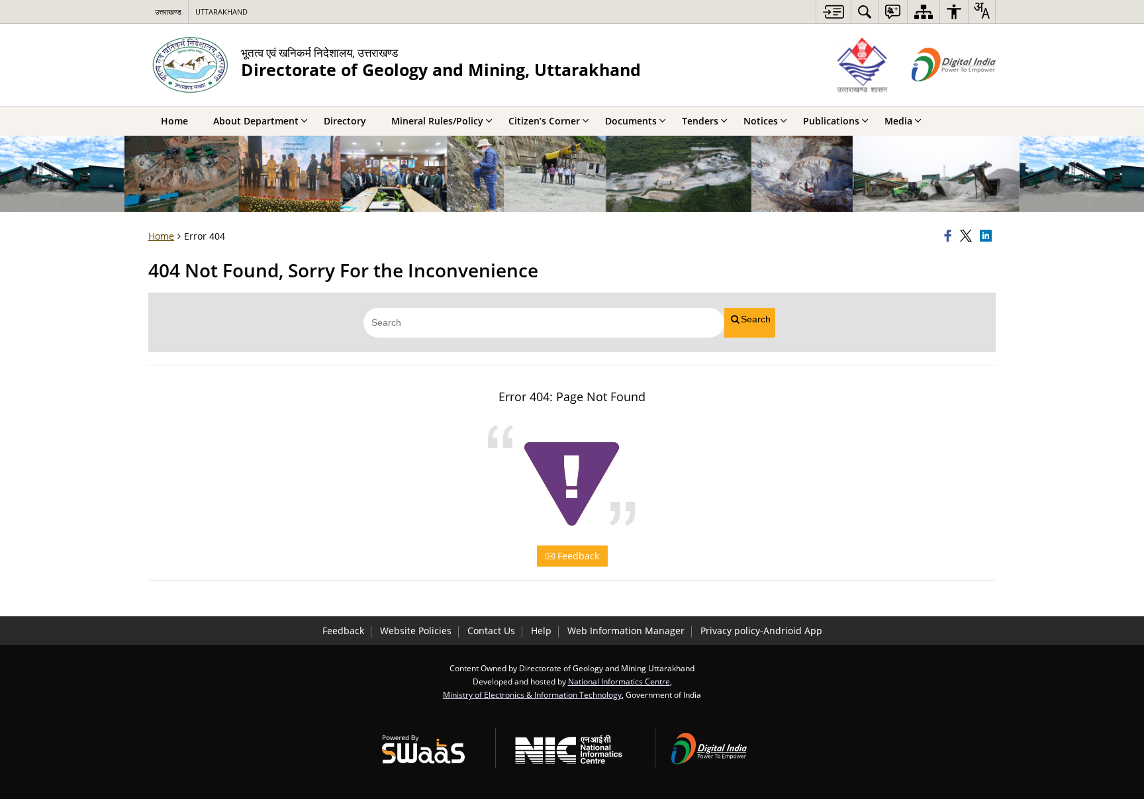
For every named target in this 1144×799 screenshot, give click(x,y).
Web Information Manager (626, 630)
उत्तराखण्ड (168, 12)
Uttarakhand (221, 12)
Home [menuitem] (174, 121)
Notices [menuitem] (760, 121)
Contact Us (491, 630)
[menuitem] (864, 11)
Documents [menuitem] (631, 121)
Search (756, 319)
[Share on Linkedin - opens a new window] (988, 236)
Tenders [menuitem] (700, 121)
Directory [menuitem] (345, 121)
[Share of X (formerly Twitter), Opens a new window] (968, 236)
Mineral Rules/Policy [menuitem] (437, 121)
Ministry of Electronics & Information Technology (532, 694)
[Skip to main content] (833, 12)
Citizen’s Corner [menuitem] (544, 121)
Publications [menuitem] (831, 121)
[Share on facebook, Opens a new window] (950, 236)
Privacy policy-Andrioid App (761, 630)
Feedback (577, 555)
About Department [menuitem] (256, 121)
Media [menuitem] (898, 121)
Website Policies (416, 630)
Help (541, 630)
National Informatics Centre (619, 681)
